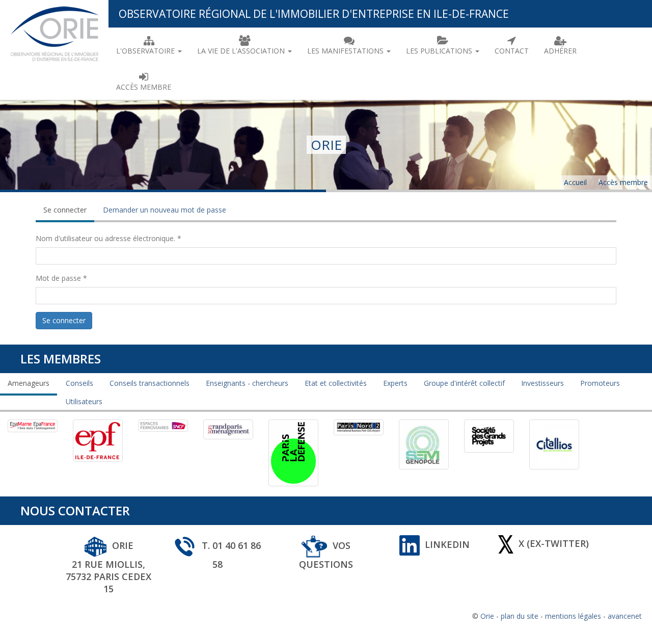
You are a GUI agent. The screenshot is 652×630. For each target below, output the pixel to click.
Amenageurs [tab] (28, 383)
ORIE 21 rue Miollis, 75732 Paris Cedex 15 (108, 567)
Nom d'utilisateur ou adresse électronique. (108, 238)
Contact (512, 51)
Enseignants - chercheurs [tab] (247, 383)
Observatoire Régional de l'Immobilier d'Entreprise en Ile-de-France (314, 14)
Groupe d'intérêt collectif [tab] (464, 383)
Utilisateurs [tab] (84, 401)
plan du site (519, 616)
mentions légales (573, 616)
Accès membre (143, 87)
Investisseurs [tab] (542, 383)
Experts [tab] (395, 383)
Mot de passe (61, 278)
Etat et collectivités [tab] (336, 383)
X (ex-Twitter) (554, 543)
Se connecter (68, 213)
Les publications (440, 51)
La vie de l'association (242, 51)
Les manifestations (346, 51)
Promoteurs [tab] (600, 383)
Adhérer (560, 51)
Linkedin (447, 544)
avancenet (625, 616)
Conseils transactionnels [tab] (149, 383)
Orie (487, 616)
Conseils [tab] (79, 383)
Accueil (575, 182)
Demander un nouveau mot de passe (164, 210)
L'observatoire (146, 51)
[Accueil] (54, 32)
